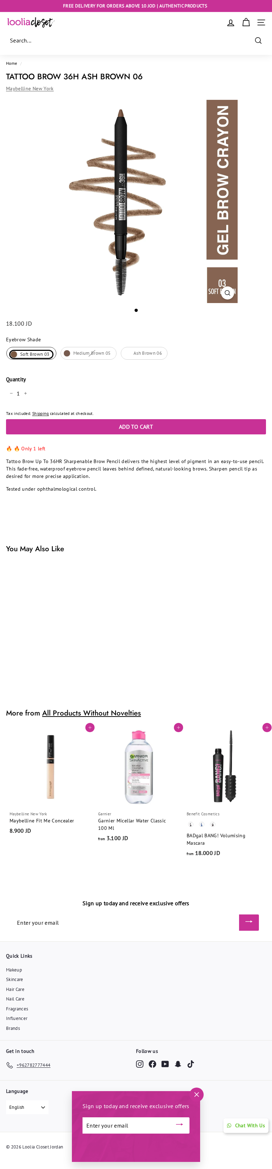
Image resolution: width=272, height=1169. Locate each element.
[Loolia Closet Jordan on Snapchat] (178, 1064)
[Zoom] (227, 293)
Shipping (40, 413)
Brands (13, 1028)
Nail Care (15, 999)
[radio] (31, 353)
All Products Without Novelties (91, 713)
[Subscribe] (249, 922)
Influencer (17, 1018)
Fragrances (17, 1009)
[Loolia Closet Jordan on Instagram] (139, 1064)
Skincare (14, 979)
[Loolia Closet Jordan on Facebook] (152, 1064)
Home (11, 63)
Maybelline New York (30, 88)
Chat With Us (250, 1125)
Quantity (16, 379)
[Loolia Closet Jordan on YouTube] (165, 1064)
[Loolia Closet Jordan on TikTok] (190, 1064)
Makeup (14, 970)
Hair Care (15, 989)
